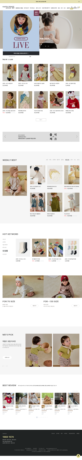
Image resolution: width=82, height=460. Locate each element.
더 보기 (41, 119)
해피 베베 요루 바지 (22, 110)
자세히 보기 (7, 357)
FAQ (61, 433)
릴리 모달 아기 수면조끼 (54, 83)
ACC (65, 8)
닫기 (30, 56)
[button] (80, 29)
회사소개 (53, 433)
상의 (47, 159)
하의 (50, 159)
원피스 (62, 159)
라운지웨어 (5, 246)
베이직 (58, 159)
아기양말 (5, 251)
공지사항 (57, 433)
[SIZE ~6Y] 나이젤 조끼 (7, 83)
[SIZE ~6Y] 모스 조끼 (22, 83)
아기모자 (5, 254)
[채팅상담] (78, 456)
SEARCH (75, 7)
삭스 (75, 159)
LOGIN (72, 7)
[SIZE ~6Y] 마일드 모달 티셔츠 (9, 110)
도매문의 (77, 433)
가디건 (4, 240)
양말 (59, 8)
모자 (62, 8)
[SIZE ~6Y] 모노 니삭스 (52, 213)
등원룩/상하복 (54, 8)
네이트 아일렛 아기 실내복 (39, 83)
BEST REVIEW (9, 385)
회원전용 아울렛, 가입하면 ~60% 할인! (41, 1)
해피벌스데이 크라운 (70, 110)
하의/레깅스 (32, 8)
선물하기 (68, 8)
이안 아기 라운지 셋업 (38, 110)
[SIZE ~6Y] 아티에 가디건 (53, 259)
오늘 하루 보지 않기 (12, 56)
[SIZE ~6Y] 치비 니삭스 (69, 213)
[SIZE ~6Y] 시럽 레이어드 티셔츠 (56, 110)
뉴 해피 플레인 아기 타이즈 (69, 186)
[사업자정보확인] (65, 450)
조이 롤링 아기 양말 (34, 186)
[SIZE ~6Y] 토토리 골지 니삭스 (53, 186)
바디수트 (67, 159)
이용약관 (65, 433)
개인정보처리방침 (72, 433)
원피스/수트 (38, 8)
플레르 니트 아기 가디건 (37, 259)
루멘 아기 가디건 (68, 259)
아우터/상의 (26, 8)
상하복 (54, 159)
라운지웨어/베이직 (46, 8)
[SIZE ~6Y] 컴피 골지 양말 (35, 213)
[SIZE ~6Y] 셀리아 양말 (71, 83)
